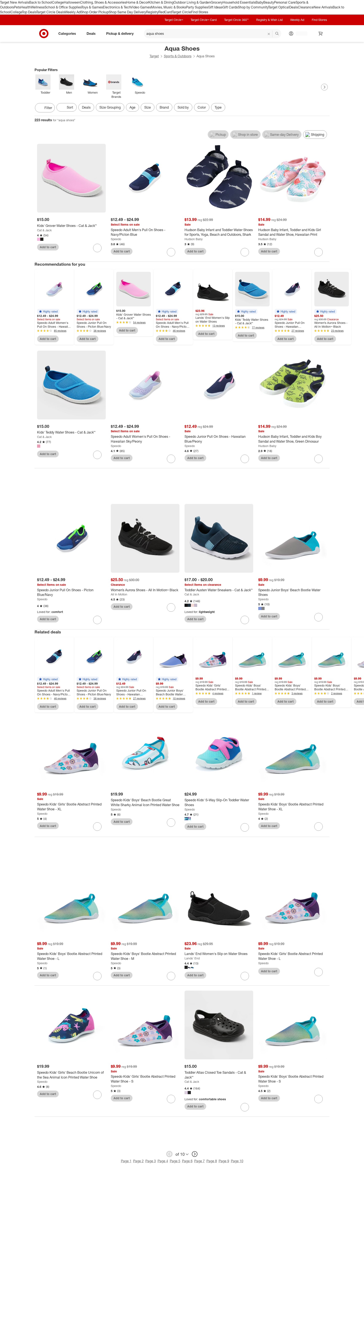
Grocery (217, 2)
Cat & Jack (44, 230)
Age (132, 107)
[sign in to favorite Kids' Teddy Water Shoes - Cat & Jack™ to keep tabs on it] (97, 455)
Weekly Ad (72, 12)
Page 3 (150, 1161)
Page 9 (224, 1161)
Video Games (141, 7)
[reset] (268, 34)
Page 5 (175, 1161)
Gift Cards (230, 7)
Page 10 (237, 1161)
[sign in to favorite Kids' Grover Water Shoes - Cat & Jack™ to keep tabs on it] (97, 248)
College (58, 2)
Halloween (72, 2)
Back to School (40, 2)
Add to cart (48, 247)
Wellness (37, 7)
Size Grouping (110, 107)
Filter (48, 108)
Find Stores (199, 12)
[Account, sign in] (299, 33)
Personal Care (285, 2)
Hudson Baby (194, 239)
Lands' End (192, 958)
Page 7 (199, 1161)
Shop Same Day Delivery (127, 12)
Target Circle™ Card (204, 20)
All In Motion (119, 594)
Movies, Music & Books (168, 7)
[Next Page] (324, 87)
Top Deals (29, 12)
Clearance (306, 7)
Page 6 (187, 1161)
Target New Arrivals (14, 2)
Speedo (116, 239)
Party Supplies (197, 7)
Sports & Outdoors (177, 56)
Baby (259, 2)
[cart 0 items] (320, 33)
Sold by (183, 107)
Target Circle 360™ (236, 20)
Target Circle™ (174, 20)
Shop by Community (253, 7)
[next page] (194, 1154)
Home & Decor (137, 2)
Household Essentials (239, 2)
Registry (152, 12)
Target (154, 56)
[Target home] (44, 33)
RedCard (165, 12)
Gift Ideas (215, 7)
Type (218, 107)
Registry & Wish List (269, 20)
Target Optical (278, 7)
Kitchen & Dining (161, 2)
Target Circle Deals (50, 12)
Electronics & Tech (117, 7)
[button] (48, 311)
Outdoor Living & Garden (192, 2)
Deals (293, 7)
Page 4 (163, 1161)
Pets (17, 7)
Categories (67, 33)
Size (147, 107)
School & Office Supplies (62, 7)
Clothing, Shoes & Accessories (103, 2)
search (277, 34)
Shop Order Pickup (94, 12)
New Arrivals (323, 7)
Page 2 (138, 1161)
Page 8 (211, 1161)
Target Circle (181, 12)
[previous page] (169, 1154)
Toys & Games (92, 7)
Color (202, 107)
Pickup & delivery (120, 33)
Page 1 (126, 1161)
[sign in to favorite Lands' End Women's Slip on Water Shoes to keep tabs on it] (245, 976)
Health (26, 7)
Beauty (268, 2)
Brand (164, 107)
